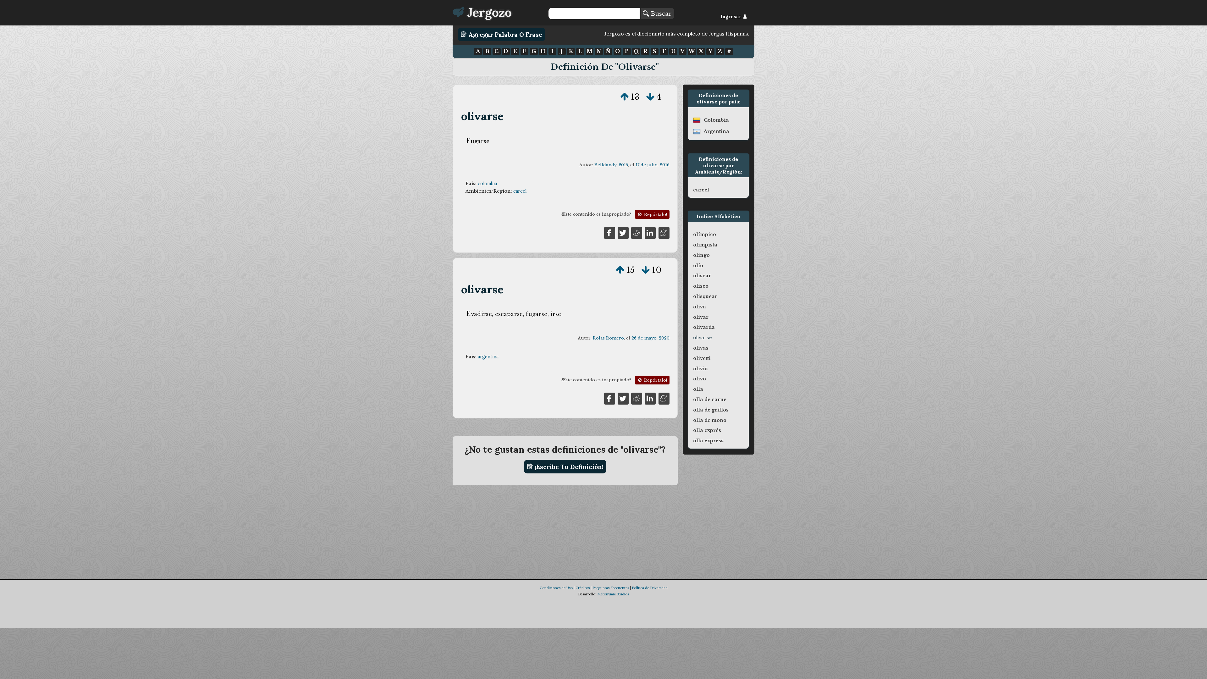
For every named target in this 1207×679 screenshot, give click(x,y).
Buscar (660, 13)
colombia (487, 183)
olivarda (704, 327)
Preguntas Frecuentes (610, 588)
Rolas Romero (608, 338)
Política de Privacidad (650, 588)
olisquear (705, 296)
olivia (700, 369)
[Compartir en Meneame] (664, 232)
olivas (700, 348)
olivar (700, 317)
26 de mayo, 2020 (650, 338)
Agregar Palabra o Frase (504, 34)
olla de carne (709, 399)
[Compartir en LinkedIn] (650, 232)
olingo (701, 255)
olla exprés (707, 430)
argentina (488, 357)
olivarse (482, 116)
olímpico (704, 234)
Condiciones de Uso (556, 588)
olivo (699, 379)
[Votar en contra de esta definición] (650, 97)
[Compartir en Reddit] (636, 232)
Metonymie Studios (613, 594)
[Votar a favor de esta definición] (624, 97)
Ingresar (731, 16)
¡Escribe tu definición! (568, 466)
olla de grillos (711, 410)
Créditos (583, 588)
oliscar (702, 276)
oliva (699, 307)
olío (698, 265)
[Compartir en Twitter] (623, 232)
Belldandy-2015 (611, 165)
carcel (519, 191)
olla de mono (709, 420)
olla (698, 389)
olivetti (702, 358)
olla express (708, 441)
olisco (700, 286)
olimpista (705, 245)
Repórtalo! (655, 214)
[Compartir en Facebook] (609, 232)
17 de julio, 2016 (653, 165)
